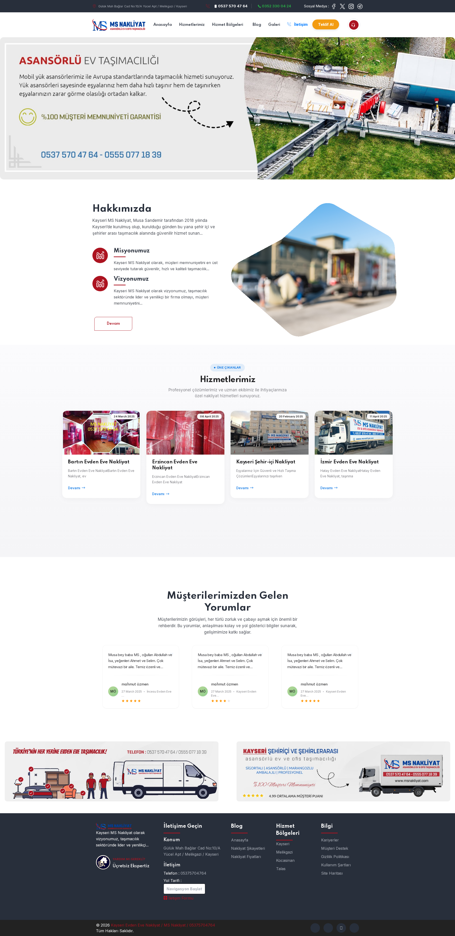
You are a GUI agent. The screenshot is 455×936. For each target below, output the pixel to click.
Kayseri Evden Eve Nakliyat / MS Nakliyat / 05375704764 (163, 925)
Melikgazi (284, 852)
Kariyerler (330, 840)
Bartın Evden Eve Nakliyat (98, 462)
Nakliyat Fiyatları (246, 856)
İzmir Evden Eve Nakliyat (349, 462)
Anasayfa (239, 840)
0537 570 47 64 (232, 6)
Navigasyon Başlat (184, 888)
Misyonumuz (132, 251)
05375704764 (193, 873)
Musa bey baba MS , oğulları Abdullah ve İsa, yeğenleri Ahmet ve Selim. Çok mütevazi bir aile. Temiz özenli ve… (137, 661)
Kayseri (282, 843)
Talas (281, 868)
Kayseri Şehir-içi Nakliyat (265, 462)
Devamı (74, 488)
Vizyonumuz (131, 279)
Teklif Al (325, 24)
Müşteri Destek (334, 848)
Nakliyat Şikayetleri (248, 848)
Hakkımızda (122, 209)
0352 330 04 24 (276, 6)
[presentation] (102, 675)
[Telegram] (341, 928)
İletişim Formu (180, 898)
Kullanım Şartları (336, 865)
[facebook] (315, 928)
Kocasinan (285, 860)
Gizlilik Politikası (335, 856)
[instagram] (354, 928)
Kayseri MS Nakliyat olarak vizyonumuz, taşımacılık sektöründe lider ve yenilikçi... (122, 838)
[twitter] (328, 928)
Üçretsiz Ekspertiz (131, 866)
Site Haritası (332, 873)
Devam (113, 324)
